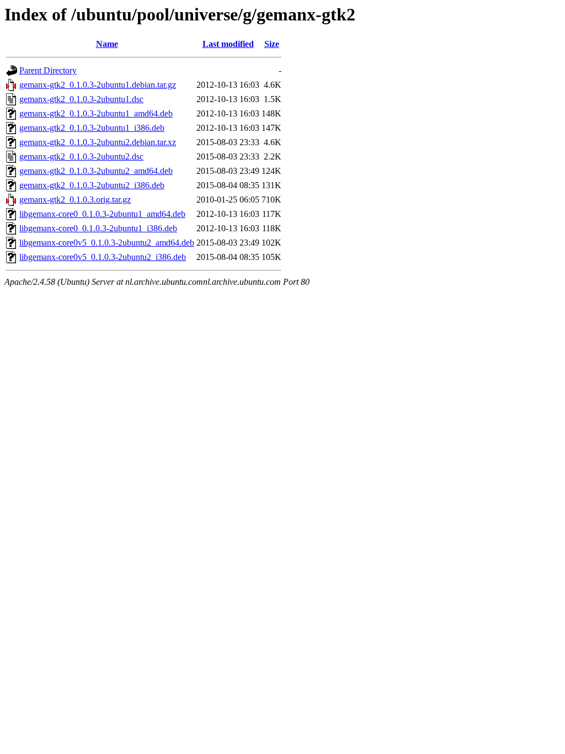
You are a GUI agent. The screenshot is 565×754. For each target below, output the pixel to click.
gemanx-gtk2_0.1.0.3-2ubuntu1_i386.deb (91, 127)
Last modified (228, 44)
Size (271, 44)
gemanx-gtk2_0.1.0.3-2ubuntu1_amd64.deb (96, 113)
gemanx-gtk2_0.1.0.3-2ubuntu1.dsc (81, 99)
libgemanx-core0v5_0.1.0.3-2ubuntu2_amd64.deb (106, 242)
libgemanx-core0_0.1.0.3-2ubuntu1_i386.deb (98, 228)
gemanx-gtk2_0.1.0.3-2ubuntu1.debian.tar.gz (97, 84)
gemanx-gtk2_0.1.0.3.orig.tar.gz (75, 199)
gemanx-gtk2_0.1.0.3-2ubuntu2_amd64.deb (96, 171)
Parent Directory (48, 70)
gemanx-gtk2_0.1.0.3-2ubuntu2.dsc (81, 156)
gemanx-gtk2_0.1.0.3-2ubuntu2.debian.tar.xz (97, 142)
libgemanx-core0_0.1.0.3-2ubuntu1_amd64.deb (102, 214)
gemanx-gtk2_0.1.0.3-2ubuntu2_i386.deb (91, 185)
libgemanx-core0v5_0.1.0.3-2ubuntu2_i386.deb (102, 257)
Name (107, 44)
